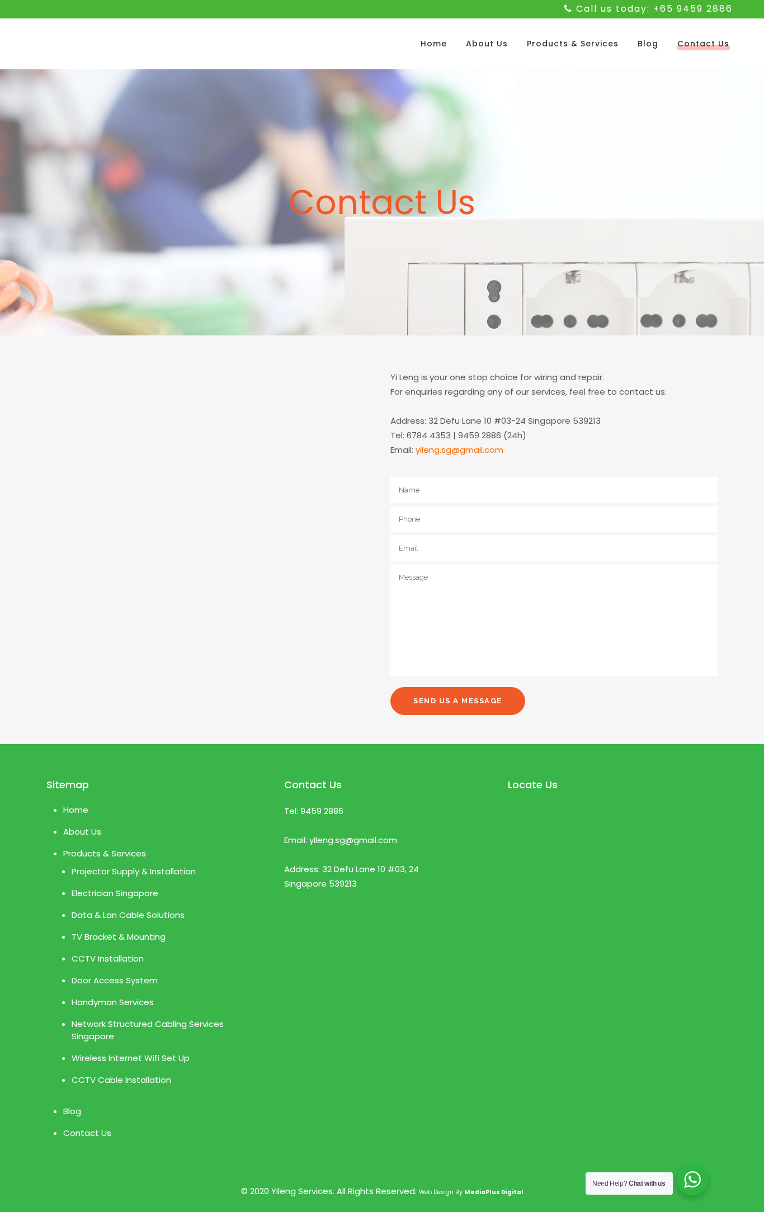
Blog (72, 1111)
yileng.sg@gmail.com (459, 450)
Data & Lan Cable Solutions (128, 915)
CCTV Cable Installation (121, 1080)
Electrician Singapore (115, 893)
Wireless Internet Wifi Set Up (131, 1058)
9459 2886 (321, 811)
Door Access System (115, 980)
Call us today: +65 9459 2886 (654, 8)
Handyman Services (113, 1002)
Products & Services (104, 853)
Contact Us (87, 1133)
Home (75, 810)
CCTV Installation (108, 958)
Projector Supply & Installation (134, 871)
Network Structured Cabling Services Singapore (148, 1030)
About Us (82, 831)
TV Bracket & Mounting (119, 937)
